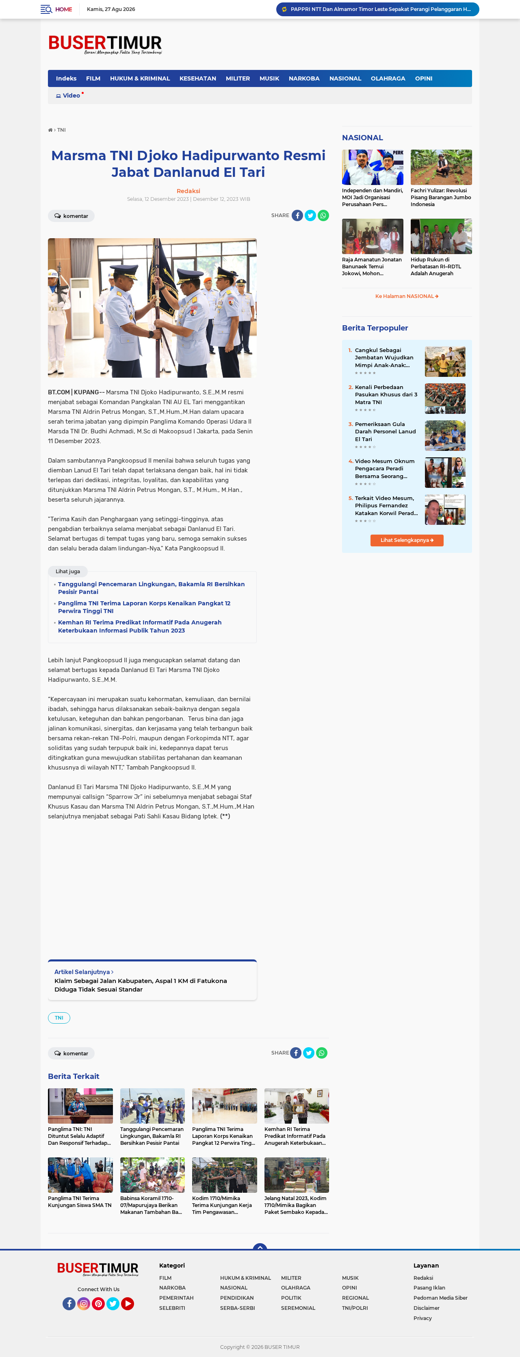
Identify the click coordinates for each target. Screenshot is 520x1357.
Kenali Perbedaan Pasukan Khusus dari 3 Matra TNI (386, 394)
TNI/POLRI (355, 1308)
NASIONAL (345, 78)
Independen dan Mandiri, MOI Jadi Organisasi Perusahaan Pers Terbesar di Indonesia (372, 197)
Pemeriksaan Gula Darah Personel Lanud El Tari (385, 431)
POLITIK (291, 1298)
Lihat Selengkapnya (405, 540)
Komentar (75, 216)
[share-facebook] (297, 215)
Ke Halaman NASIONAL (405, 296)
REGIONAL (355, 1298)
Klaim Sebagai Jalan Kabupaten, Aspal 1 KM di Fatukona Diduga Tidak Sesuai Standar (140, 985)
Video (71, 95)
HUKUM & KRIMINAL (140, 78)
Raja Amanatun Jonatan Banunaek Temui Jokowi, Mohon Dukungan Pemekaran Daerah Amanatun (372, 267)
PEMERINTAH (176, 1298)
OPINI (424, 78)
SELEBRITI (172, 1308)
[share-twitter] (310, 215)
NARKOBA (304, 78)
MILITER (238, 78)
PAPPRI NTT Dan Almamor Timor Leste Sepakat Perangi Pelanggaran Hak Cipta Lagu (381, 9)
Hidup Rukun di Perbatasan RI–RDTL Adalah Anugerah (436, 266)
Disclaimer (427, 1308)
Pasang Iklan (429, 1288)
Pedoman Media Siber (441, 1298)
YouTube (133, 1314)
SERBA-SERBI (237, 1308)
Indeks (66, 78)
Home (63, 9)
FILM (93, 78)
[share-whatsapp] (323, 215)
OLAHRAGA (388, 78)
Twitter (116, 1314)
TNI (59, 1018)
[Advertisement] (152, 878)
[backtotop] (260, 1250)
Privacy (423, 1318)
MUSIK (269, 78)
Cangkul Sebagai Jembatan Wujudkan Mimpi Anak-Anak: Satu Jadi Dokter (384, 358)
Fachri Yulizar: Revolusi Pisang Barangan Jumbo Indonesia (441, 197)
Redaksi (423, 1278)
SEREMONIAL (298, 1308)
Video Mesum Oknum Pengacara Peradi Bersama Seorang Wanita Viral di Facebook (385, 469)
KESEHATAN (198, 78)
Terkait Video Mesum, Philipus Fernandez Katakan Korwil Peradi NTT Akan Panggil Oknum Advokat (385, 506)
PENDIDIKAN (237, 1298)
